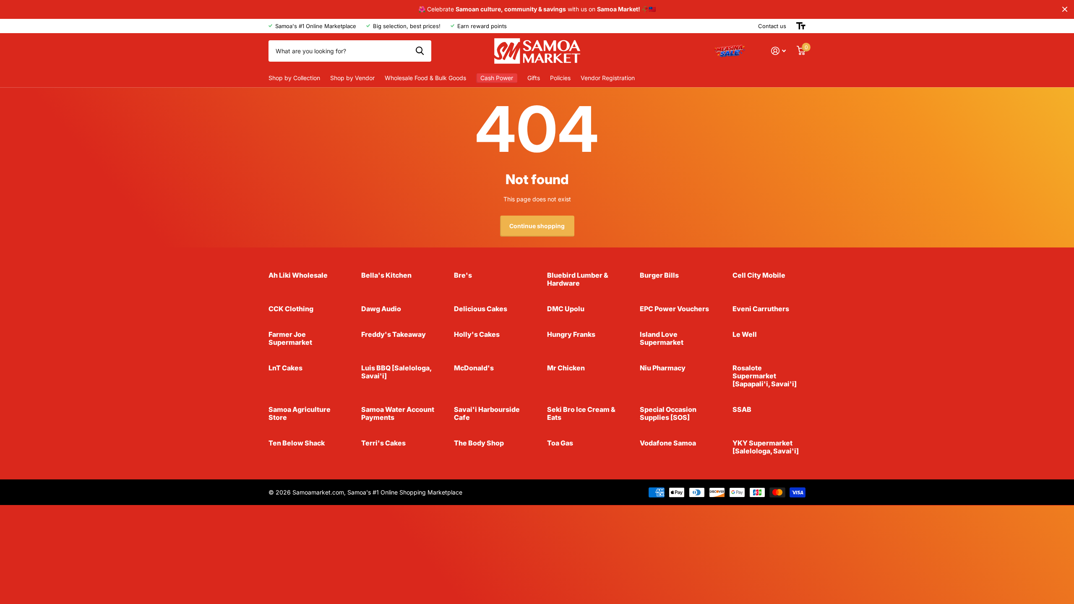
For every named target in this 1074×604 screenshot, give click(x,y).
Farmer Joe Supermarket (290, 338)
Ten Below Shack (296, 443)
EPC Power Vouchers (674, 309)
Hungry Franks (571, 334)
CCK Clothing (290, 309)
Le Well (745, 334)
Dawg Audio (381, 309)
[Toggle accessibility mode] (801, 26)
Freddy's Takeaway (393, 334)
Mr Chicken (566, 368)
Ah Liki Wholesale (298, 275)
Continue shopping (537, 225)
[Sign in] (778, 51)
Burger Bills (659, 275)
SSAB (742, 409)
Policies (560, 77)
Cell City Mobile (759, 275)
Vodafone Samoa (668, 443)
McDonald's (474, 368)
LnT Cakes (285, 368)
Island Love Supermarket (661, 338)
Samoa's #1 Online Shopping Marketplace (404, 492)
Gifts (533, 77)
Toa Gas (560, 443)
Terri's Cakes (383, 443)
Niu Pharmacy (663, 368)
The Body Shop (479, 443)
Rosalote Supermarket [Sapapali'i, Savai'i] (765, 376)
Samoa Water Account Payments (397, 413)
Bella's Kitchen (386, 275)
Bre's (463, 275)
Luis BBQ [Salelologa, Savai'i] (396, 372)
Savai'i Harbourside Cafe (487, 413)
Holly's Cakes (477, 334)
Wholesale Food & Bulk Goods (425, 77)
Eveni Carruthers (761, 309)
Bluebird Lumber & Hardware (577, 279)
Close (1065, 9)
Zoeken (419, 50)
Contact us (772, 26)
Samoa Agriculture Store (299, 413)
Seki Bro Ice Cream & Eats (581, 413)
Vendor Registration (608, 77)
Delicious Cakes (480, 309)
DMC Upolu (565, 309)
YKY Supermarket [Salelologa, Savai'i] (766, 447)
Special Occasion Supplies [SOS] (668, 413)
